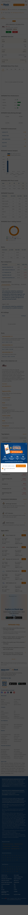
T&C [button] (4, 469)
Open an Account (21, 466)
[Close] (26, 443)
